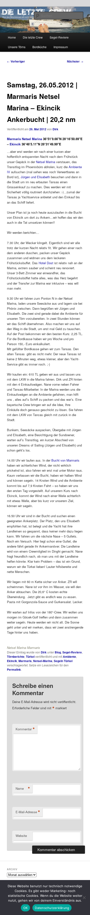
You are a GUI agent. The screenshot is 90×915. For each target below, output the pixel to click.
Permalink (14, 669)
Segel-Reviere (59, 37)
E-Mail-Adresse (28, 812)
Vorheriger (16, 61)
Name (23, 788)
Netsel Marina (46, 162)
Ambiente (69, 656)
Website (21, 835)
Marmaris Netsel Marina (25, 139)
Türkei (30, 656)
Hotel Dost (46, 263)
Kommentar (25, 729)
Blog (58, 652)
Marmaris (25, 661)
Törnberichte (15, 656)
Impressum (61, 47)
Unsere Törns (16, 47)
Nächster (75, 61)
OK (25, 908)
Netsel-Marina (42, 661)
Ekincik (15, 144)
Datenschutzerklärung (52, 908)
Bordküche (39, 47)
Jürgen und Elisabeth (35, 177)
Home (12, 37)
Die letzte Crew (33, 37)
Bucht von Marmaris (65, 460)
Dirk (55, 129)
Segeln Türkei (63, 661)
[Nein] (84, 897)
